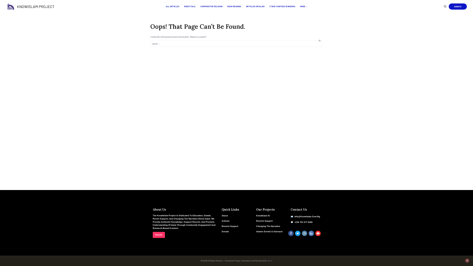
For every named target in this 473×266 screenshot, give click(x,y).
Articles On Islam (255, 6)
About (225, 216)
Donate (457, 6)
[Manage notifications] (467, 261)
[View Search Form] (445, 6)
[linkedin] (311, 233)
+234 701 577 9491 (304, 222)
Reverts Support (230, 226)
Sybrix (269, 260)
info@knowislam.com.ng (307, 217)
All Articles (172, 6)
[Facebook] (291, 233)
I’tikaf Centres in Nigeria (282, 6)
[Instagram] (304, 233)
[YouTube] (318, 233)
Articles (225, 221)
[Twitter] (297, 233)
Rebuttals (189, 6)
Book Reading (234, 6)
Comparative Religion (211, 6)
